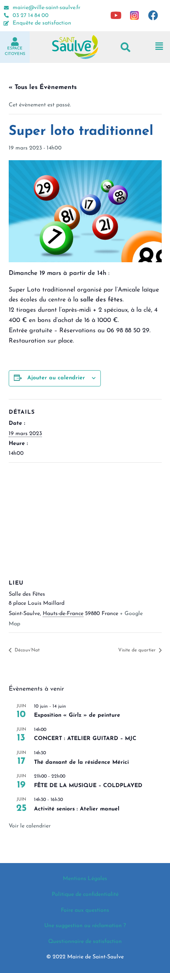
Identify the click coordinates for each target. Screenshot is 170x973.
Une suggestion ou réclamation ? (85, 926)
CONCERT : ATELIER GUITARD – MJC (85, 739)
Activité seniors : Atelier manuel (76, 809)
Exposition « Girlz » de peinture (77, 715)
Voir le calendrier (30, 826)
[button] (125, 47)
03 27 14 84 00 (31, 16)
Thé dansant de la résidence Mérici (81, 762)
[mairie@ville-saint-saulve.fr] (6, 8)
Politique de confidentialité (85, 894)
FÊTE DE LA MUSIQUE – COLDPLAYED (88, 786)
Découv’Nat (26, 650)
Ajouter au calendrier (56, 378)
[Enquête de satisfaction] (6, 23)
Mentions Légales (85, 879)
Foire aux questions (85, 910)
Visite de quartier (137, 650)
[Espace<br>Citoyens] (15, 41)
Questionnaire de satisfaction (85, 942)
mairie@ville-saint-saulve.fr (46, 8)
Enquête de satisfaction (42, 23)
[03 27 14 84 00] (6, 15)
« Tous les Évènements (43, 87)
